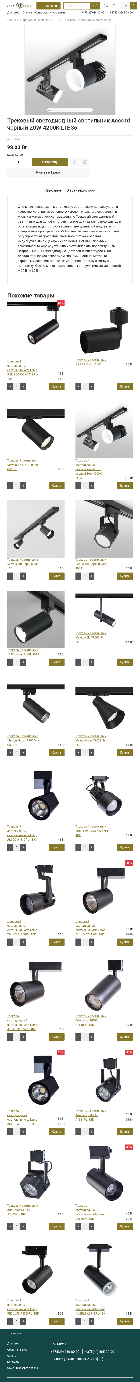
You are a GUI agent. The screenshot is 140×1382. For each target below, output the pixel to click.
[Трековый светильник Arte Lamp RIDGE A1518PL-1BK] (104, 985)
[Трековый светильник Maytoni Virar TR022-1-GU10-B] (104, 705)
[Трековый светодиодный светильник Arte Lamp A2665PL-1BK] (104, 1174)
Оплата (27, 12)
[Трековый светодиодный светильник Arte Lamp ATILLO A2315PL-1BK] (104, 890)
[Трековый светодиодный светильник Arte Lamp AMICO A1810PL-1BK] (36, 795)
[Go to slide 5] (61, 110)
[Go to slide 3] (55, 110)
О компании (57, 12)
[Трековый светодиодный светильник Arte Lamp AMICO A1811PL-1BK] (36, 1080)
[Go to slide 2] (52, 110)
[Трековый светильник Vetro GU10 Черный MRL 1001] (36, 528)
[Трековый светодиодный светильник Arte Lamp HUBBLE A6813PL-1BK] (104, 1269)
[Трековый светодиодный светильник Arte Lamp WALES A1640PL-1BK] (36, 890)
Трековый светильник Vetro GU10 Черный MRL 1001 (23, 564)
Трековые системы (36, 20)
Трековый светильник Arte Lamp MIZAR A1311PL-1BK (90, 1115)
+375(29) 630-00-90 (65, 1352)
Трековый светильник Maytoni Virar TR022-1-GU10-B (90, 740)
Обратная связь (17, 1349)
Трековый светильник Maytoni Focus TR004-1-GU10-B (23, 740)
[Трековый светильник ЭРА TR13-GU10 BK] (104, 329)
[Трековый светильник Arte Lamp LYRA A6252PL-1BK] (104, 795)
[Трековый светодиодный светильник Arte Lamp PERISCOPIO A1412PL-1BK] (36, 330)
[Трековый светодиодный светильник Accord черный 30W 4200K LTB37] (104, 429)
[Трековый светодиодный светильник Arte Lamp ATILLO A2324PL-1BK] (36, 985)
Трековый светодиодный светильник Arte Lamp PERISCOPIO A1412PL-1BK (22, 370)
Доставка (13, 12)
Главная (12, 20)
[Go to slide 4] (58, 110)
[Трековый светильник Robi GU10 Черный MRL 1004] (104, 528)
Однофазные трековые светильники (88, 20)
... (56, 20)
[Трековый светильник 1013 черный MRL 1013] (36, 619)
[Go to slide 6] (64, 110)
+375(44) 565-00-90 (99, 1352)
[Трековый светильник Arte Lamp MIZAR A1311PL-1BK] (104, 1080)
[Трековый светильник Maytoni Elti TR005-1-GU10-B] (104, 610)
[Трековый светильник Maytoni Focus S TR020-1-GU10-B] (36, 429)
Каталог (51, 5)
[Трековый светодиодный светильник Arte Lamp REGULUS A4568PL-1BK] (36, 1269)
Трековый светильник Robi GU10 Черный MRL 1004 (91, 564)
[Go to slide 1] (49, 110)
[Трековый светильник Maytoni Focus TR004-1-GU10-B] (36, 705)
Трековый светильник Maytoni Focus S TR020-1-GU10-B (24, 465)
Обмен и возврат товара (22, 1368)
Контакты (41, 12)
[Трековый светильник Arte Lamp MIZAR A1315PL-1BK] (36, 1174)
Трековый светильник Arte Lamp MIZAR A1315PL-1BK (22, 1210)
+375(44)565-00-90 (121, 12)
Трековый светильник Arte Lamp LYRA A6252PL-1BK (92, 831)
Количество (15, 154)
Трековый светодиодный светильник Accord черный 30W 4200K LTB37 (88, 469)
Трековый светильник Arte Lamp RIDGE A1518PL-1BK (90, 1020)
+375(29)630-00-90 (92, 12)
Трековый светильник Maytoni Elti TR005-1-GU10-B (90, 637)
